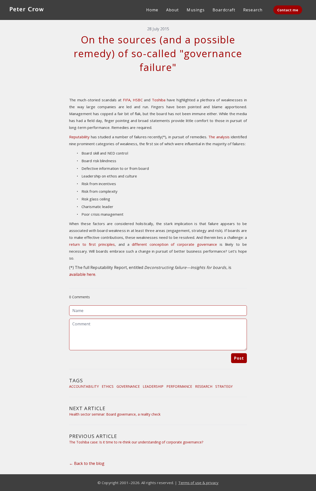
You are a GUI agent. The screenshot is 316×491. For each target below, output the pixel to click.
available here (82, 274)
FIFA (126, 99)
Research (203, 386)
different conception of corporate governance (174, 244)
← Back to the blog (86, 463)
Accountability (84, 386)
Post (239, 358)
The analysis (219, 136)
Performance (179, 386)
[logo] (26, 10)
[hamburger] (53, 9)
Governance (128, 386)
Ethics (108, 386)
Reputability (79, 136)
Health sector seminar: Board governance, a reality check (114, 414)
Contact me (287, 10)
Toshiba (159, 99)
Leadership (153, 386)
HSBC (137, 99)
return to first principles (92, 244)
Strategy (224, 386)
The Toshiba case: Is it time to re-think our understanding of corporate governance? (136, 442)
